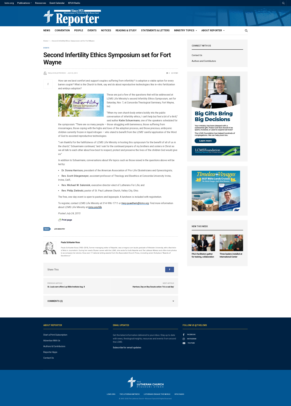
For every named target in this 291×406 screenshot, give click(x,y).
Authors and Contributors (204, 61)
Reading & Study (126, 30)
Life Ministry (59, 229)
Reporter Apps (50, 352)
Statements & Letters (155, 30)
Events (92, 30)
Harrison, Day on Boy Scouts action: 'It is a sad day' (153, 287)
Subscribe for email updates (127, 347)
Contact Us (197, 55)
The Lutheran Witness (130, 394)
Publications (23, 3)
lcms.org (9, 3)
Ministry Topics (184, 30)
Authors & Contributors (54, 346)
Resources (40, 3)
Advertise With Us (51, 340)
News (46, 30)
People (78, 30)
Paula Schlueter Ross (57, 73)
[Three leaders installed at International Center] (231, 243)
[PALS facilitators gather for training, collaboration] (203, 243)
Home (45, 41)
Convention (62, 30)
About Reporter (211, 30)
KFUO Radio (74, 3)
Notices (106, 30)
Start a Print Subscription (55, 335)
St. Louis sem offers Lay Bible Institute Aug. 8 (66, 287)
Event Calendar (57, 3)
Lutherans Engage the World (157, 394)
